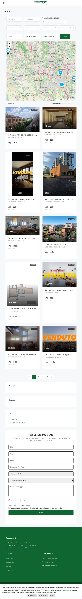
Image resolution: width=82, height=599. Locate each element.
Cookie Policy (10, 558)
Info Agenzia (9, 570)
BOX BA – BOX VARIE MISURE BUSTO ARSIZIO (61, 132)
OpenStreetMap (65, 100)
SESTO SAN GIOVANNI (18, 422)
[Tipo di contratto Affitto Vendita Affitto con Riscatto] (41, 474)
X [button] (80, 586)
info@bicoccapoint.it (51, 565)
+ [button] (9, 43)
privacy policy (58, 508)
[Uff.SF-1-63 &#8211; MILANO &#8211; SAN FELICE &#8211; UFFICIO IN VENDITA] (74, 79)
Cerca (65, 36)
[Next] (52, 377)
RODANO (13, 419)
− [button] (9, 46)
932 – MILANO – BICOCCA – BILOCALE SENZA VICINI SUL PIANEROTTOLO (35, 199)
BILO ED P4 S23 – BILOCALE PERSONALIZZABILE (25, 309)
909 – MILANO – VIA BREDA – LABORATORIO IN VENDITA (29, 354)
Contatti (8, 566)
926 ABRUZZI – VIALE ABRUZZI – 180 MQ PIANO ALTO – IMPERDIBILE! (34, 238)
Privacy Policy (10, 562)
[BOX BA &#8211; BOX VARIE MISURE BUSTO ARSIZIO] (8, 51)
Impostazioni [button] (43, 595)
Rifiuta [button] (52, 595)
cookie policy (67, 590)
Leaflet (57, 100)
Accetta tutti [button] (32, 595)
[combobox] (14, 19)
